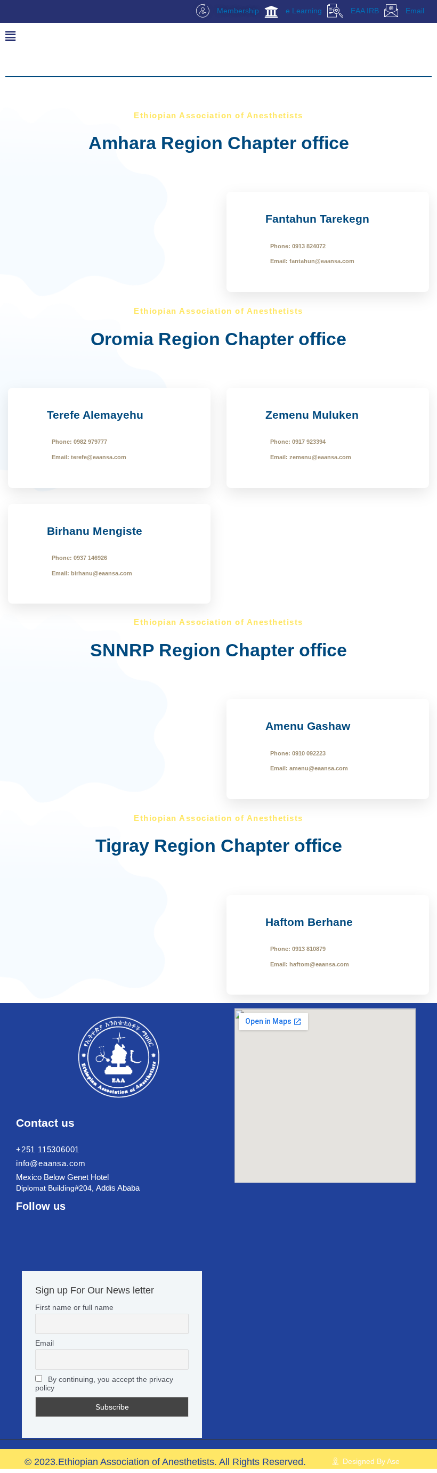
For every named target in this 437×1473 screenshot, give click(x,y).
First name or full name (74, 1307)
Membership (237, 11)
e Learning (303, 11)
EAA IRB (364, 11)
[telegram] (60, 1225)
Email (413, 11)
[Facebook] (24, 1225)
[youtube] (78, 1225)
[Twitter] (42, 1225)
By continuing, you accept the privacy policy (104, 1383)
